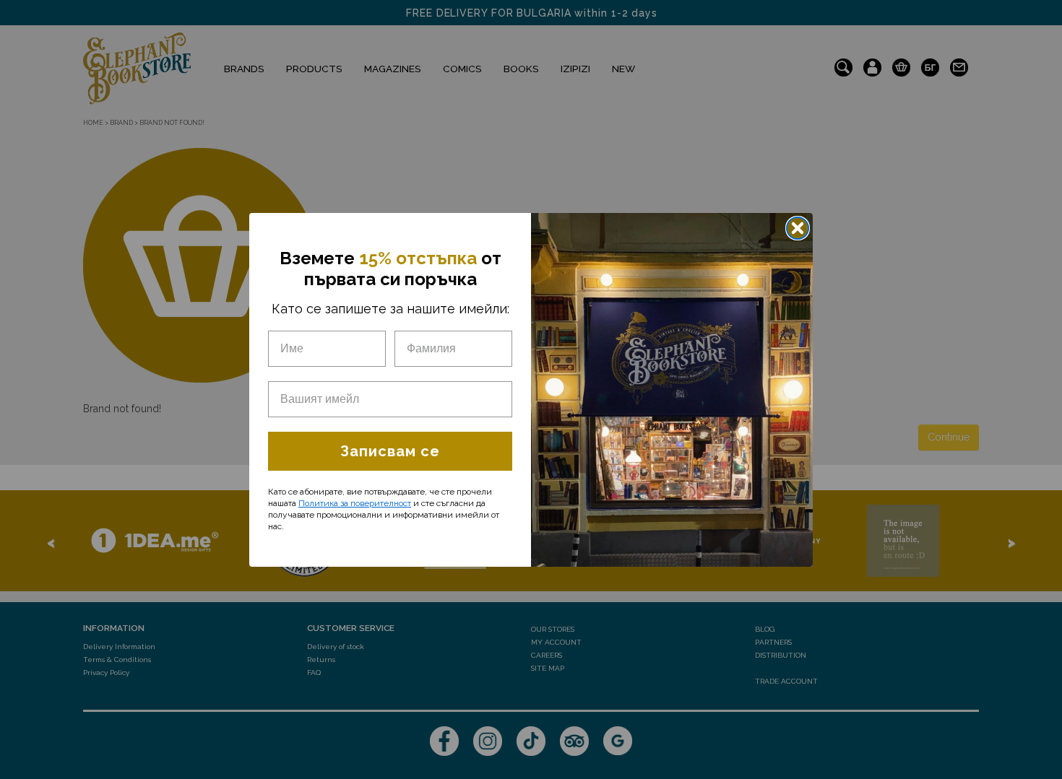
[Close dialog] (797, 228)
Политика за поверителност (354, 503)
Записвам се (390, 451)
